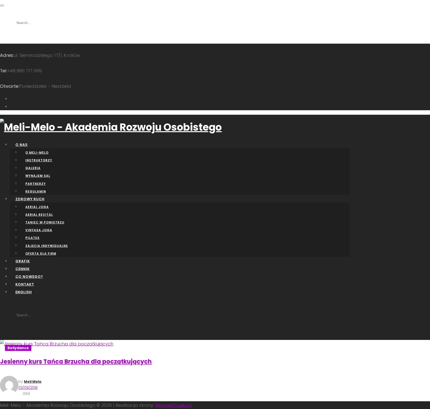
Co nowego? (29, 276)
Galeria (33, 168)
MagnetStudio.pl (173, 405)
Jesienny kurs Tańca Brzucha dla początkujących (76, 361)
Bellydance (18, 347)
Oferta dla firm (40, 253)
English (23, 292)
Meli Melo (33, 381)
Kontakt (24, 284)
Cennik (22, 268)
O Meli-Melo (37, 152)
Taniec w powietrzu (44, 222)
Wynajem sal (37, 176)
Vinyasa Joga (38, 230)
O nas (21, 144)
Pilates (32, 238)
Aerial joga (37, 207)
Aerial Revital (39, 214)
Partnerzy (35, 184)
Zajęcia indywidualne (46, 246)
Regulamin (35, 191)
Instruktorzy (38, 160)
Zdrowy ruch (30, 199)
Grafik (22, 261)
